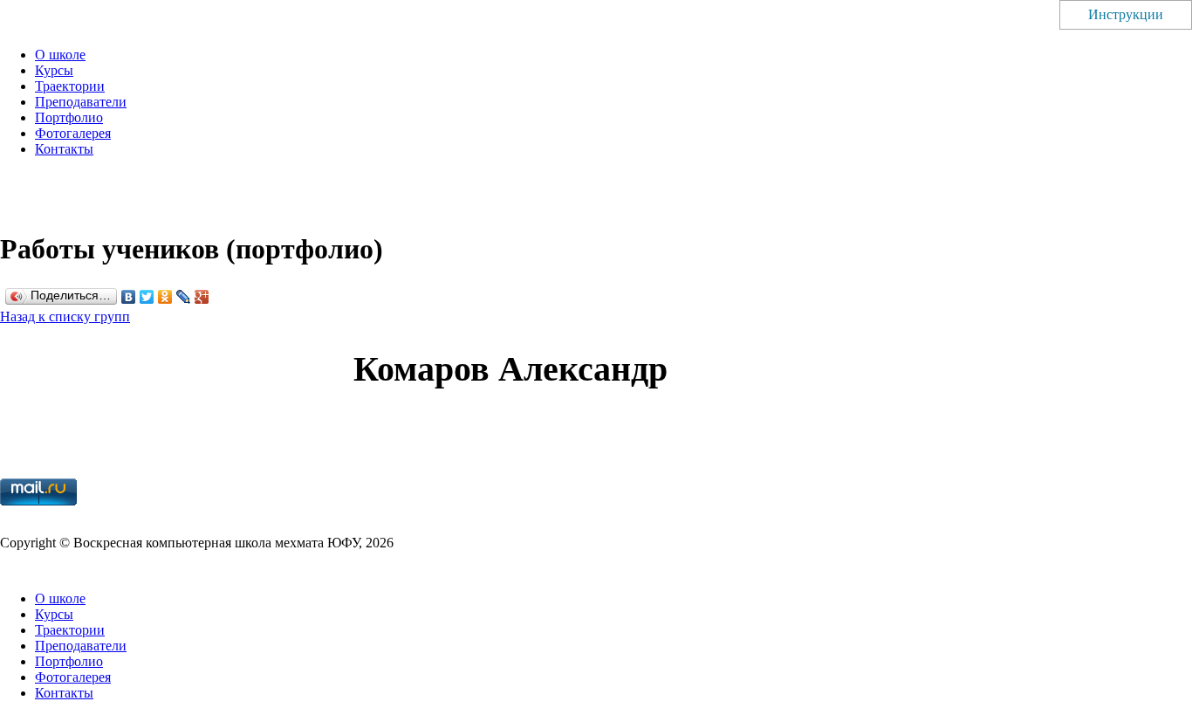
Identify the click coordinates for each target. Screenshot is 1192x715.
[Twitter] (147, 296)
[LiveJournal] (184, 296)
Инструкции (1125, 14)
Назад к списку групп (65, 316)
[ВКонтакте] (129, 296)
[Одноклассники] (165, 296)
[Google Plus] (202, 296)
